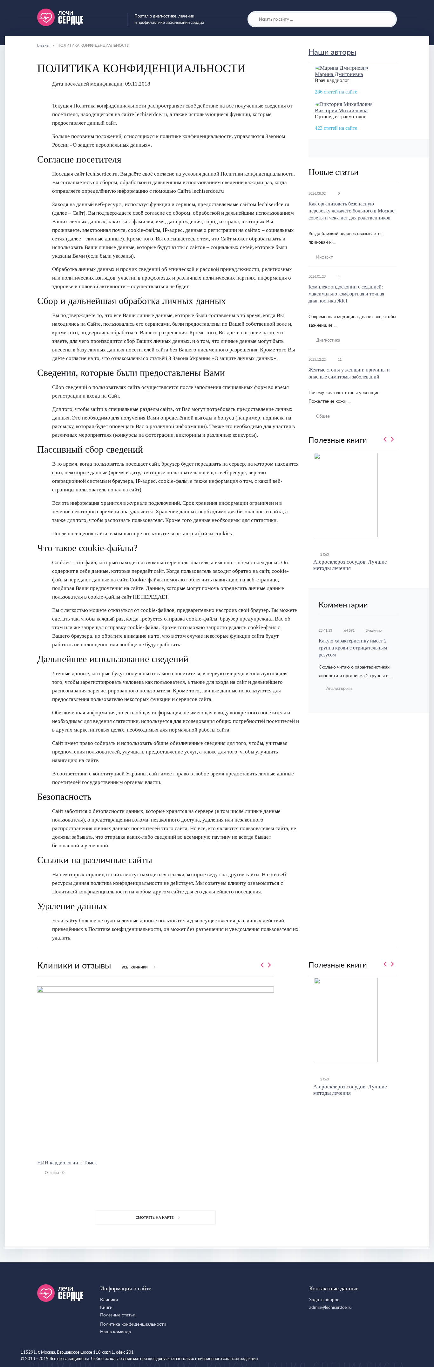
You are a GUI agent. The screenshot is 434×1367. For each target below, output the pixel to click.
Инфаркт (324, 257)
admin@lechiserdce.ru (330, 1307)
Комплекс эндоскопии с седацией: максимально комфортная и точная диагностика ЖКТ (346, 293)
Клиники (109, 1300)
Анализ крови (339, 689)
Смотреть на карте (154, 1217)
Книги (106, 1307)
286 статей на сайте (336, 91)
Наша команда (115, 1332)
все (135, 967)
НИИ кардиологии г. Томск (67, 1162)
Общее (323, 416)
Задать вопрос (324, 1300)
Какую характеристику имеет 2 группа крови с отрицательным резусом (353, 647)
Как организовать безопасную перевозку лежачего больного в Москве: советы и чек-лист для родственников (352, 210)
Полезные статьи (117, 1315)
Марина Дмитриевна (339, 74)
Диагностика (328, 340)
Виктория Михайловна (341, 111)
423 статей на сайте (336, 128)
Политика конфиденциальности (133, 1324)
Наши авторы (332, 52)
